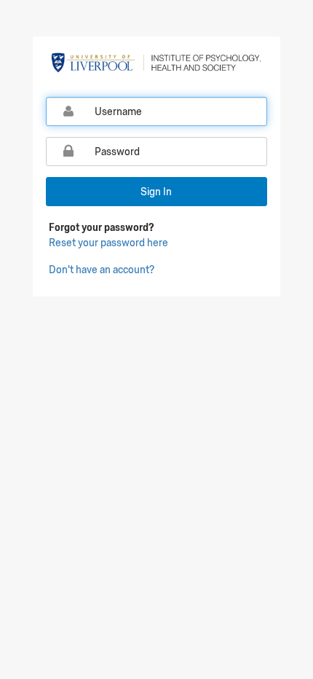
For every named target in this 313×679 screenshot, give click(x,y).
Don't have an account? (101, 269)
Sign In (156, 191)
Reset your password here (108, 242)
